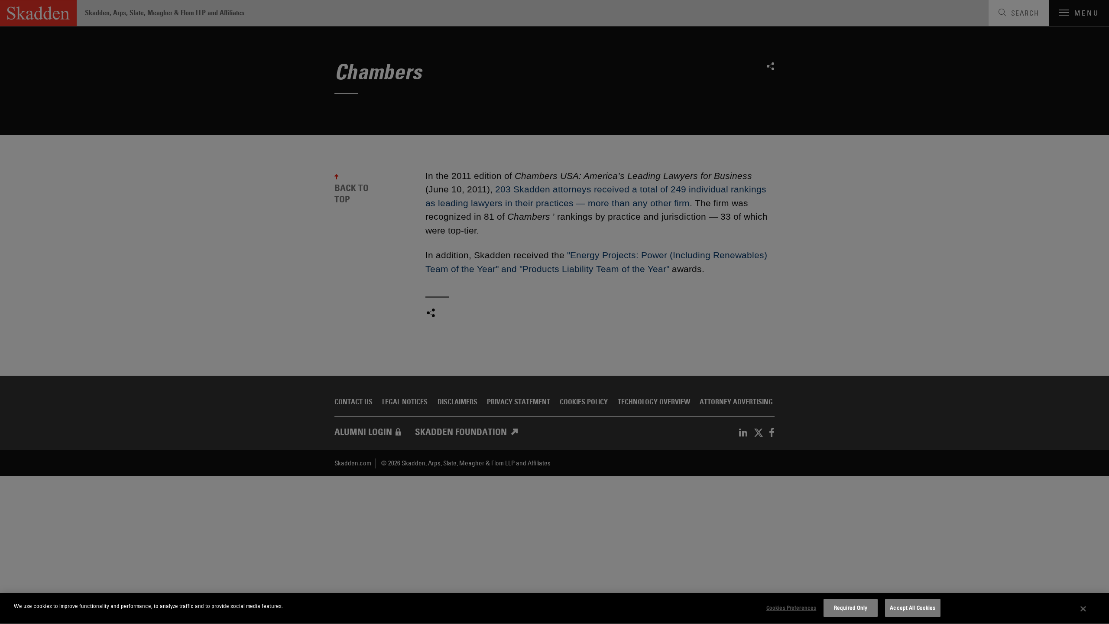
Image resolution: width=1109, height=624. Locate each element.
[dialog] (554, 608)
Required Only (851, 607)
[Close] (1083, 609)
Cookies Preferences (791, 607)
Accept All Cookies (912, 607)
